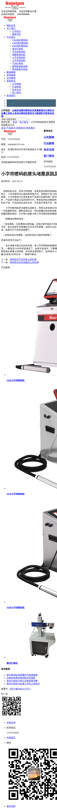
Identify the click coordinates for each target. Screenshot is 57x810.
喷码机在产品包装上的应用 (23, 259)
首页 (15, 122)
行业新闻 (49, 143)
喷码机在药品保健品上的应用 (24, 262)
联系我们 (30, 128)
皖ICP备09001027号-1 (20, 689)
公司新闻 (49, 137)
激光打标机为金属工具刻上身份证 (23, 683)
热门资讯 (24, 122)
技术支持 (49, 149)
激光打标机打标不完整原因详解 (22, 681)
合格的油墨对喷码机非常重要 (26, 110)
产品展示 (11, 128)
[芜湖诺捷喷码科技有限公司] (15, 9)
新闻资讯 (20, 128)
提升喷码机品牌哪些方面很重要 (22, 675)
